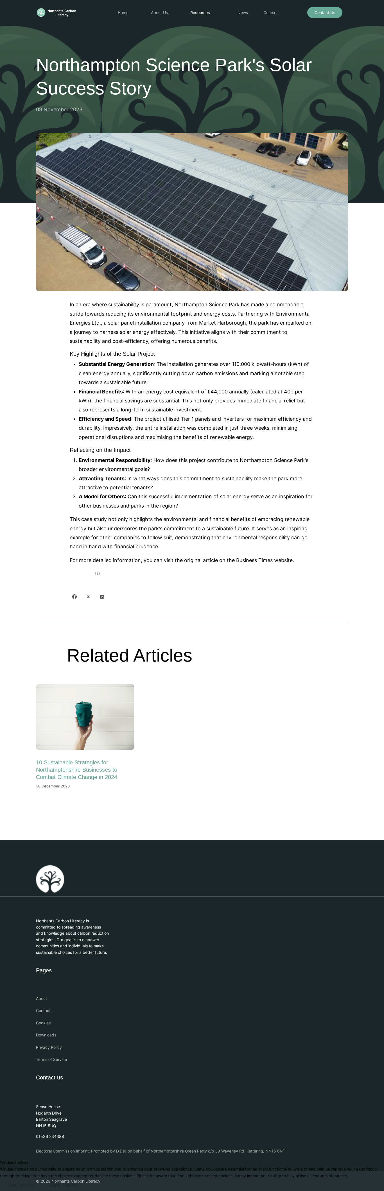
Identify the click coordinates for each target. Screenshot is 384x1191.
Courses (270, 12)
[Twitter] (88, 596)
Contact (43, 1010)
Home (123, 12)
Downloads (46, 1034)
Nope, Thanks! (63, 1185)
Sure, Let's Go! (20, 1185)
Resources (200, 12)
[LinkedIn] (102, 596)
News (243, 12)
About (41, 998)
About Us (159, 12)
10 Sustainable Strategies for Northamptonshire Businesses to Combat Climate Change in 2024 (76, 769)
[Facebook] (74, 596)
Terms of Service (51, 1059)
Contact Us (325, 12)
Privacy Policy (49, 1047)
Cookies (43, 1022)
